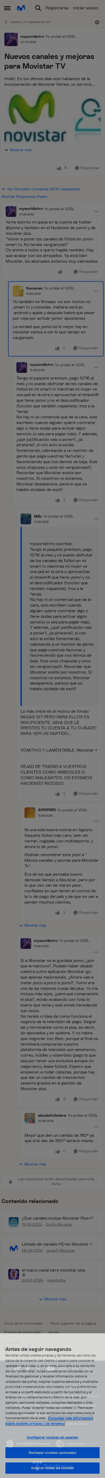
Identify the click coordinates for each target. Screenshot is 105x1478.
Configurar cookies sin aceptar (52, 1437)
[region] (52, 1405)
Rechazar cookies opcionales (52, 1453)
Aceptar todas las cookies (52, 1468)
